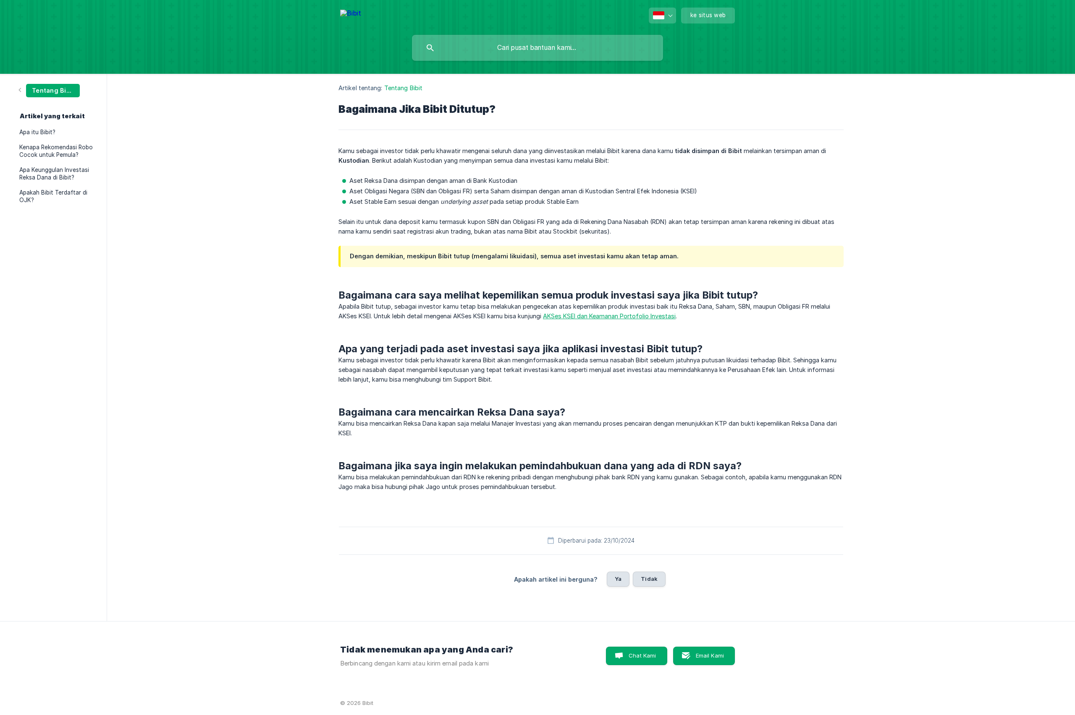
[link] (49, 90)
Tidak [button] (649, 578)
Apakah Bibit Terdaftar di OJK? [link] (53, 196)
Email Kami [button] (710, 655)
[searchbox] (537, 48)
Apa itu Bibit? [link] (37, 132)
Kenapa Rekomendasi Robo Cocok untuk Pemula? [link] (56, 151)
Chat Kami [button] (642, 655)
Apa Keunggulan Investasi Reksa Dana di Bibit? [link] (54, 173)
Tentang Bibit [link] (403, 87)
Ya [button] (618, 578)
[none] (350, 14)
